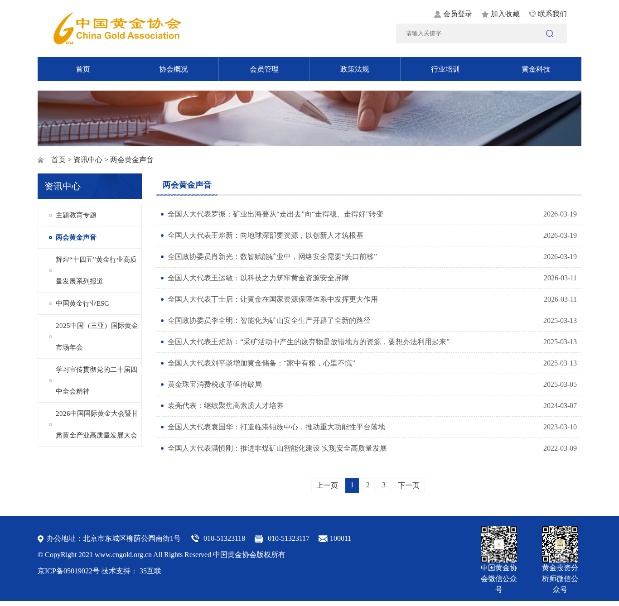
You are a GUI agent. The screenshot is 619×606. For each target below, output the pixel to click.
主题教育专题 (76, 215)
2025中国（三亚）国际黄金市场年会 (97, 336)
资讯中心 (87, 160)
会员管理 (264, 69)
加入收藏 (505, 14)
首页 (83, 69)
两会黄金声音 (76, 237)
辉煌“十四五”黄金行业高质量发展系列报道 (96, 270)
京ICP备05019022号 (69, 571)
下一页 (409, 485)
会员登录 (457, 14)
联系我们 (552, 14)
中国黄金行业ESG (82, 303)
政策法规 (354, 69)
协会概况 (173, 69)
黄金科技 (536, 69)
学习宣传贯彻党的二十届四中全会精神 (96, 380)
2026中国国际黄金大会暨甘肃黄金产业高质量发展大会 (97, 424)
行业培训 (445, 69)
